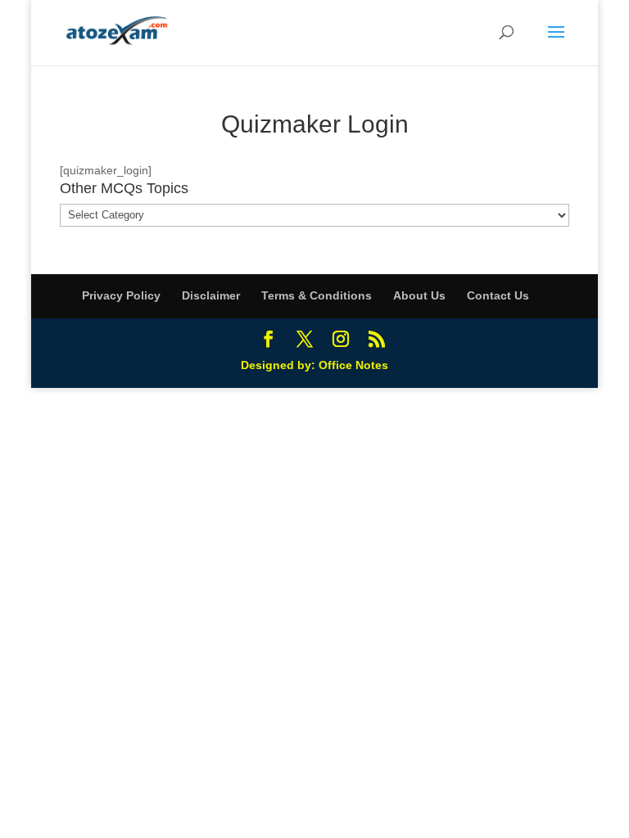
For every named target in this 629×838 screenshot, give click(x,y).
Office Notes (353, 365)
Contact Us (498, 295)
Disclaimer (211, 295)
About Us (419, 295)
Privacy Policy (121, 295)
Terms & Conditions (316, 295)
